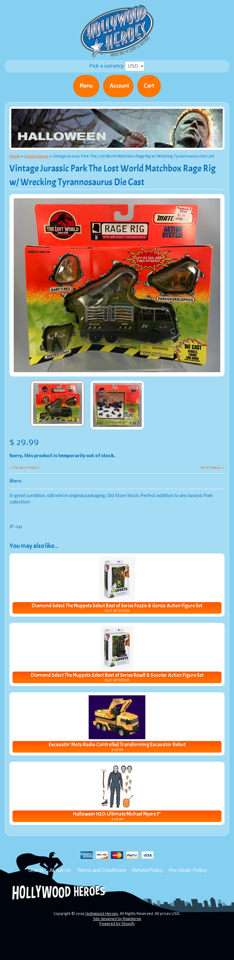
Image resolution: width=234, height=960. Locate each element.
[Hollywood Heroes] (117, 54)
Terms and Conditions (101, 871)
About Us (60, 871)
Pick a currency (107, 66)
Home (14, 156)
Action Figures (36, 156)
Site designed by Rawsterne (117, 919)
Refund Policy (147, 871)
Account (119, 86)
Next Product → (213, 468)
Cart (149, 86)
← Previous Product (24, 468)
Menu (86, 86)
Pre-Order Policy (188, 871)
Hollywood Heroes (101, 914)
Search (35, 871)
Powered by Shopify (117, 924)
